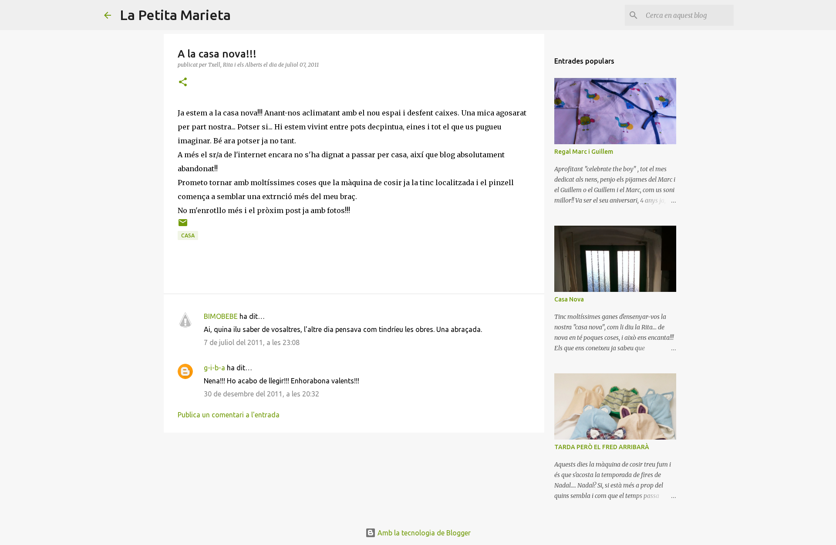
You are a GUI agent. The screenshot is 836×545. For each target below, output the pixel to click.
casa (188, 235)
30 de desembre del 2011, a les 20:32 (261, 394)
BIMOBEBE (221, 316)
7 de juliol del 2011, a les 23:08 (252, 342)
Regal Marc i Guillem (583, 151)
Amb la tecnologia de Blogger (423, 533)
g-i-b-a (214, 368)
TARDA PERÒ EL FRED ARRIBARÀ (601, 446)
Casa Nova (569, 299)
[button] (183, 82)
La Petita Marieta (175, 15)
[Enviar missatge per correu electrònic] (183, 226)
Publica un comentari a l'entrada (229, 415)
